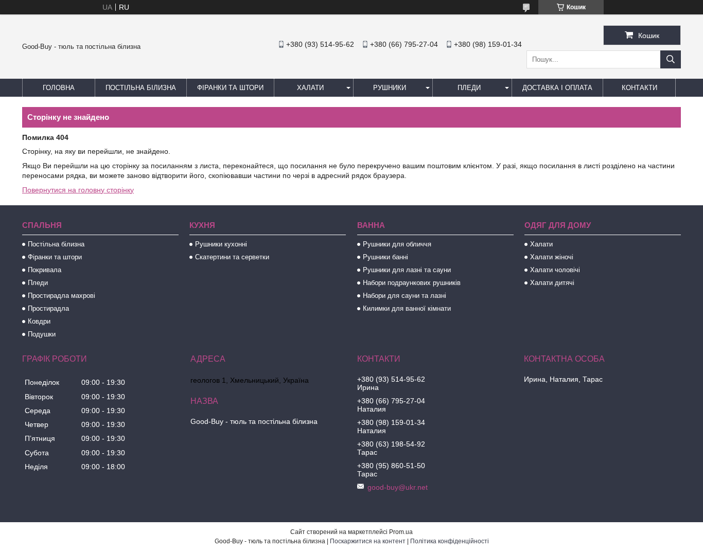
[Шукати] (670, 59)
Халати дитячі (552, 283)
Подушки (42, 334)
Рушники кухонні (221, 244)
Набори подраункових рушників (412, 283)
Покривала (44, 270)
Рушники (389, 88)
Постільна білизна (141, 88)
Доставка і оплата (557, 88)
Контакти (639, 88)
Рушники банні (385, 257)
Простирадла (48, 308)
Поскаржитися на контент (368, 541)
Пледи (469, 88)
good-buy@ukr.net (397, 487)
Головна (59, 88)
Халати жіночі (551, 257)
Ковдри (39, 321)
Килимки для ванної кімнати (407, 308)
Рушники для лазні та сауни (407, 270)
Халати (310, 88)
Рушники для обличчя (397, 244)
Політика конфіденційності (449, 541)
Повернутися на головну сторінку (78, 190)
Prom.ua (401, 532)
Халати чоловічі (555, 270)
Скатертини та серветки (232, 257)
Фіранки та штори (230, 88)
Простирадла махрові (61, 295)
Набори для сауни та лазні (404, 295)
